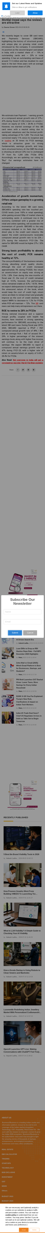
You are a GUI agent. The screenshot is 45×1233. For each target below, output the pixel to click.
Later (25, 12)
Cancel (30, 633)
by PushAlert (7, 14)
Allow (38, 12)
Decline (34, 1229)
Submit (15, 633)
